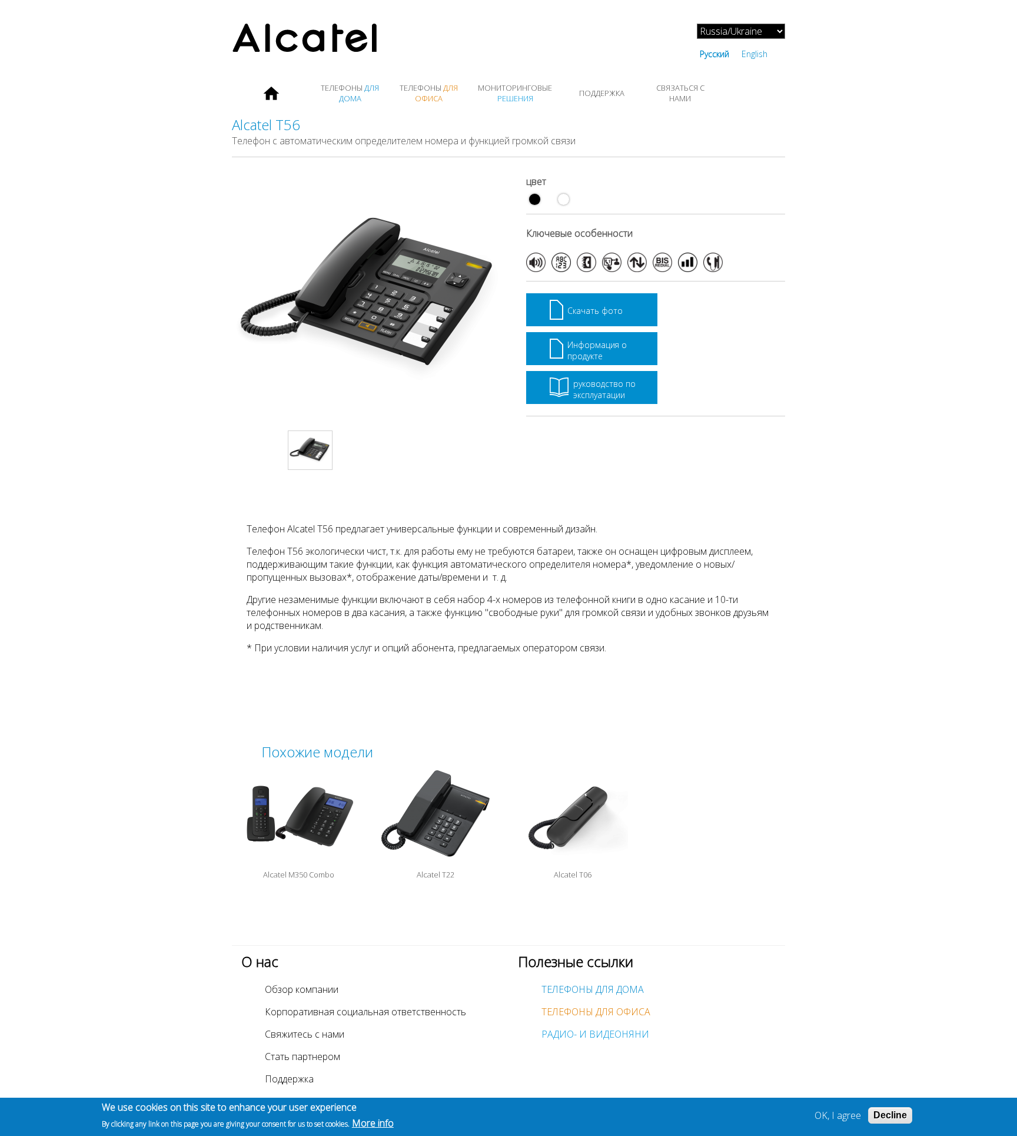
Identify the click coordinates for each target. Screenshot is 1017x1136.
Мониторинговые (515, 93)
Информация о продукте (597, 350)
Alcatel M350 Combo (298, 874)
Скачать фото (595, 310)
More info (373, 1123)
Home (271, 93)
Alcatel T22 (435, 874)
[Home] (370, 39)
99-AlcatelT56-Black (534, 199)
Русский (714, 53)
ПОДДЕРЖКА (601, 93)
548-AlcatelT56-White (563, 199)
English (754, 53)
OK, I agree (838, 1115)
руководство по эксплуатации (604, 389)
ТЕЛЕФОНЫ (350, 93)
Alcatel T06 (572, 874)
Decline (890, 1115)
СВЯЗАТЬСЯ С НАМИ (680, 93)
